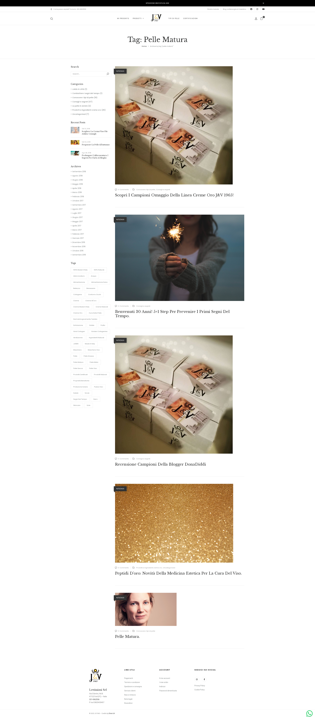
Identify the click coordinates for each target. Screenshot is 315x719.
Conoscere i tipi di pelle (82, 97)
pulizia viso (98, 387)
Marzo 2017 (77, 230)
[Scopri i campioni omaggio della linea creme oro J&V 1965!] (174, 67)
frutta (103, 325)
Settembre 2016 (79, 255)
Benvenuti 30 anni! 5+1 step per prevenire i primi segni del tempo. (172, 313)
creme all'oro (90, 300)
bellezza (76, 288)
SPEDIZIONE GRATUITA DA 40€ (157, 3)
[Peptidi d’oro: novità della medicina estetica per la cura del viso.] (174, 485)
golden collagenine (99, 331)
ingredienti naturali (96, 337)
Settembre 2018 (79, 171)
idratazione (78, 337)
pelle (75, 356)
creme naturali (102, 307)
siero (95, 399)
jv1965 (76, 344)
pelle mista (94, 362)
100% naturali (99, 270)
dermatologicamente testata (85, 319)
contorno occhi (94, 294)
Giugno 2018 (77, 180)
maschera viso (94, 350)
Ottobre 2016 (77, 250)
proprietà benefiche (81, 381)
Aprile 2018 (76, 188)
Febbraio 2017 (78, 234)
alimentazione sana (99, 282)
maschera (77, 350)
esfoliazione (78, 325)
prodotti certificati (80, 374)
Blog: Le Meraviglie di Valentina (234, 9)
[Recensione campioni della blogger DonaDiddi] (174, 337)
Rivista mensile (213, 9)
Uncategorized (79, 114)
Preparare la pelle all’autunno (96, 145)
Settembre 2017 (79, 205)
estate (91, 325)
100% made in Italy (80, 270)
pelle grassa (89, 356)
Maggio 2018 (77, 184)
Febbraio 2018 (78, 196)
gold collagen (79, 331)
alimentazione (79, 282)
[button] (262, 18)
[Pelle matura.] (146, 594)
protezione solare (80, 387)
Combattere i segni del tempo (86, 93)
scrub (87, 393)
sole (88, 405)
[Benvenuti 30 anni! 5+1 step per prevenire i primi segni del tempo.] (179, 216)
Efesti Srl (112, 713)
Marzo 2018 (77, 192)
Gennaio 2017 (78, 238)
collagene (77, 294)
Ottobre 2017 (77, 200)
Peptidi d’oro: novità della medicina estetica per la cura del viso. (178, 573)
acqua (93, 276)
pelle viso (93, 368)
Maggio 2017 (77, 221)
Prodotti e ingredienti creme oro (86, 110)
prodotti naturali (100, 374)
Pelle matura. (127, 636)
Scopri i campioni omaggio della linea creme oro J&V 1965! (174, 195)
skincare (76, 405)
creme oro (77, 313)
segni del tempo (80, 399)
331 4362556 (94, 699)
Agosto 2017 (77, 209)
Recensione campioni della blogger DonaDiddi (160, 464)
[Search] (107, 74)
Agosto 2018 (77, 175)
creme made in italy (81, 307)
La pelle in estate (80, 106)
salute (75, 393)
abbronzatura (79, 276)
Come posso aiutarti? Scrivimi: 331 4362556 (69, 9)
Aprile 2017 (76, 225)
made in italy (90, 344)
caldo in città (78, 89)
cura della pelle (95, 313)
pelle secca (78, 368)
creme (76, 300)
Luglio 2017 (76, 213)
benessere (91, 288)
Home (144, 46)
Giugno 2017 (77, 217)
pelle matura (78, 362)
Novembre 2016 (79, 246)
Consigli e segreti (80, 101)
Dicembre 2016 (78, 242)
